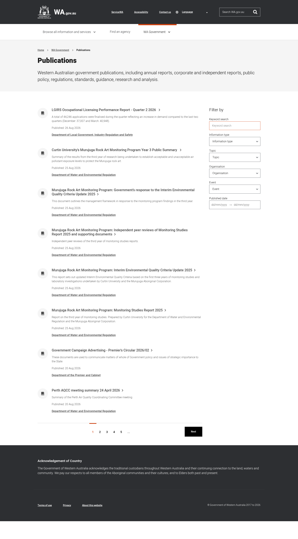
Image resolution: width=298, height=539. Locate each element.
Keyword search (219, 119)
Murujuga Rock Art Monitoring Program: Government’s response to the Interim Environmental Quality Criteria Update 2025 (123, 192)
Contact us (165, 12)
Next (193, 431)
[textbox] (195, 12)
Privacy (67, 505)
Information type (219, 135)
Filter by (216, 110)
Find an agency (120, 32)
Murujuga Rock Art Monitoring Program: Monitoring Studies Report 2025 (107, 310)
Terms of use (45, 505)
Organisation (217, 167)
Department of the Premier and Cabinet (76, 375)
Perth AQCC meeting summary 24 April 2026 (86, 390)
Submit (255, 12)
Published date (218, 198)
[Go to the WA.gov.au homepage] (57, 12)
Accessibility (141, 12)
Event (212, 182)
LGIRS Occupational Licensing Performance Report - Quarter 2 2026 (104, 110)
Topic (212, 151)
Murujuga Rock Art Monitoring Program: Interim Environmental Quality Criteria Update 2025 (122, 270)
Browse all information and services (67, 32)
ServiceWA (117, 12)
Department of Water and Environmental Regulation (84, 175)
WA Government (154, 32)
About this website (92, 505)
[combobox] (195, 12)
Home (41, 50)
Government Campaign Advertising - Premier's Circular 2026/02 (100, 350)
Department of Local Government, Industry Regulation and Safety (92, 135)
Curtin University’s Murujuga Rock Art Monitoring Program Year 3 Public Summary (115, 150)
